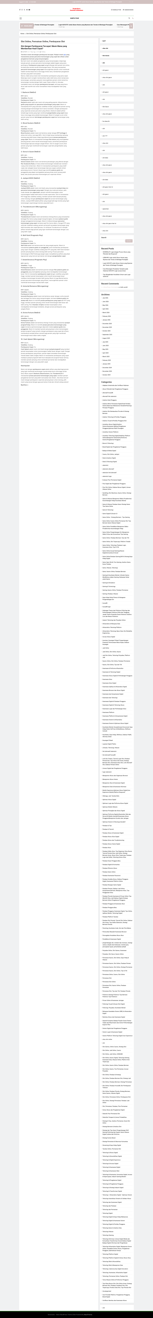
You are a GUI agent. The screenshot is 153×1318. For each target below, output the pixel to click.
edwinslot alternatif (108, 469)
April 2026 (105, 309)
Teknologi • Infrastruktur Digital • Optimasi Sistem (117, 1195)
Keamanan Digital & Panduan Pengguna (114, 701)
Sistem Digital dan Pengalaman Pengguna (115, 1028)
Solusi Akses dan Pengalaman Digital (114, 1110)
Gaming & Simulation (109, 583)
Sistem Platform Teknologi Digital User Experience (117, 1036)
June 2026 (106, 301)
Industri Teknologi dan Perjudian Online (114, 620)
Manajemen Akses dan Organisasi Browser (115, 775)
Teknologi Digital (108, 1213)
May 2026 (105, 305)
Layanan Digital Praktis (109, 744)
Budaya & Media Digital (109, 450)
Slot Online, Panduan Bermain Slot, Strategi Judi (117, 1078)
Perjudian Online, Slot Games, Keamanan (114, 950)
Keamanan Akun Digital (109, 683)
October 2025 (106, 331)
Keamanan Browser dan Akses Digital (114, 690)
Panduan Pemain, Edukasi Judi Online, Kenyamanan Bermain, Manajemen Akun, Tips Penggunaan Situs (116, 890)
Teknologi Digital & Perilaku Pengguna (114, 1224)
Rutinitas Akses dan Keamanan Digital (114, 1017)
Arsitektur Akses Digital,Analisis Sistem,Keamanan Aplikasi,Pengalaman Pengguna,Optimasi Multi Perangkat (114, 426)
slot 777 (105, 136)
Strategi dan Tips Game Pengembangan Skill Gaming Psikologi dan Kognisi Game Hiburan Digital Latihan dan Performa (116, 1132)
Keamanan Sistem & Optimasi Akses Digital (115, 723)
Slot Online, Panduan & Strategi (112, 1074)
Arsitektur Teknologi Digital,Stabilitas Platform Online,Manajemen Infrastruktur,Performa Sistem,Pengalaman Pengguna (116, 437)
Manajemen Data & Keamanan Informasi (114, 786)
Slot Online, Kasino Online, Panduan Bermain (116, 1065)
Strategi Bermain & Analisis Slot (112, 1126)
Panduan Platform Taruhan (110, 917)
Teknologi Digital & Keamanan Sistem (114, 1220)
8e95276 (25, 52)
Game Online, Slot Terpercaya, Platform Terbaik (116, 541)
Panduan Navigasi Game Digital (112, 885)
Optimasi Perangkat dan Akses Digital (114, 810)
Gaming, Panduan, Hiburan (110, 594)
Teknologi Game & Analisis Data (112, 1228)
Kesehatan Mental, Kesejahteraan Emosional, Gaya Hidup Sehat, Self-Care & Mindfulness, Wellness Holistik (117, 729)
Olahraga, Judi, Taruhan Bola (111, 796)
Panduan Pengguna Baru (110, 907)
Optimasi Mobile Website (110, 807)
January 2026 (106, 320)
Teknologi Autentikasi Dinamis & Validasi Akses (117, 1198)
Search (103, 237)
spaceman (106, 209)
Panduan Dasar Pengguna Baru (112, 861)
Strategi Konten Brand (109, 1138)
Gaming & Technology (109, 586)
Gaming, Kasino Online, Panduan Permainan (115, 590)
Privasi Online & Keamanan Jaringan (113, 1000)
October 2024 (106, 375)
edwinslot (105, 465)
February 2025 (107, 360)
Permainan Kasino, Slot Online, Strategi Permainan (117, 967)
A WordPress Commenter (110, 287)
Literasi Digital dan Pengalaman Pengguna (115, 768)
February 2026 (107, 316)
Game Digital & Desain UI (110, 513)
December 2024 (107, 367)
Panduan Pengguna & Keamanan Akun (114, 904)
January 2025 (106, 364)
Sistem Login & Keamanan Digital (112, 1032)
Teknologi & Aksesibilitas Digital (112, 1156)
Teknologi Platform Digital (110, 1254)
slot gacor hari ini (108, 187)
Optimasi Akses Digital (109, 799)
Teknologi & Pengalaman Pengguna (113, 1184)
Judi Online (106, 648)
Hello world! (124, 287)
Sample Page (74, 18)
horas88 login (107, 607)
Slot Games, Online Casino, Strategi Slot (114, 1047)
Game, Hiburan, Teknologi (110, 568)
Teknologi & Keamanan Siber (111, 1171)
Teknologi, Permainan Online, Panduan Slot (115, 1276)
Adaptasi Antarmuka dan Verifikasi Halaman (116, 385)
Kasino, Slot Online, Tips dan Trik (112, 664)
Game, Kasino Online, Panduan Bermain (114, 571)
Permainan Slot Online (109, 982)
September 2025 (107, 334)
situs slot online (107, 1039)
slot (64, 54)
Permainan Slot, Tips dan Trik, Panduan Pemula (116, 991)
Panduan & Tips (107, 825)
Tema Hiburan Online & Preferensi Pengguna (115, 1280)
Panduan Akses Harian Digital (111, 844)
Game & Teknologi (108, 510)
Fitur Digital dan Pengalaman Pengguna (114, 483)
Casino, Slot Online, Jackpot (111, 454)
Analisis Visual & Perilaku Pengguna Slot (115, 421)
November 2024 (107, 371)
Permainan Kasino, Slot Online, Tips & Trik (115, 971)
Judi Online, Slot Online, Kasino (112, 652)
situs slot (105, 143)
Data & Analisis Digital (109, 458)
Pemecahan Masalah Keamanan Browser (115, 932)
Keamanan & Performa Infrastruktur (113, 668)
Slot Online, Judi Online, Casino (112, 1050)
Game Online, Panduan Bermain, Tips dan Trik (116, 538)
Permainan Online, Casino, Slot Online (114, 974)
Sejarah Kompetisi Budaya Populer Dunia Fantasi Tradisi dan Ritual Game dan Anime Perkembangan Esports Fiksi (117, 1022)
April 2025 (105, 353)
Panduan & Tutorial (108, 829)
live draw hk (106, 121)
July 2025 (105, 342)
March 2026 (106, 312)
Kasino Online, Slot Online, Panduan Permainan (116, 661)
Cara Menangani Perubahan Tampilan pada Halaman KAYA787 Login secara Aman (98, 2)
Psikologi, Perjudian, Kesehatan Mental (114, 1008)
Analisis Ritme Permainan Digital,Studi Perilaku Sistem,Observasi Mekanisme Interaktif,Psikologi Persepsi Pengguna (117, 406)
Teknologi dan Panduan (109, 1206)
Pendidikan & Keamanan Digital (112, 939)
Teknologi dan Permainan (110, 1209)
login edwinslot (107, 772)
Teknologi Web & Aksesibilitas (112, 1261)
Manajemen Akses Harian (110, 779)
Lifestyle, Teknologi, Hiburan (111, 748)
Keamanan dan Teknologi (110, 697)
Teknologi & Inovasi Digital (110, 1163)
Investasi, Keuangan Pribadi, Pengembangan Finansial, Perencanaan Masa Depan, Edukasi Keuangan (116, 642)
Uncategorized (107, 1291)
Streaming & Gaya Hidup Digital (112, 1145)
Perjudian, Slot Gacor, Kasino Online (113, 954)
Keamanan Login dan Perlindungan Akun (114, 709)
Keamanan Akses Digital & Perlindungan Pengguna (117, 676)
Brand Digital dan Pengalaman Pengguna (114, 447)
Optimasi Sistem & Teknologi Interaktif (114, 822)
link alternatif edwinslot (109, 751)
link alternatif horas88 (109, 755)
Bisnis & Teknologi (108, 443)
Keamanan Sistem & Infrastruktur (112, 720)
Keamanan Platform (108, 712)
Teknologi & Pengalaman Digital (112, 1180)
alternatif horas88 (108, 393)
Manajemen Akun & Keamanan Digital (114, 783)
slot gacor (106, 70)
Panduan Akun (107, 847)
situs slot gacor (107, 77)
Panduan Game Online (109, 872)
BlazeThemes (88, 1314)
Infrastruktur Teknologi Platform (112, 627)
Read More (24, 385)
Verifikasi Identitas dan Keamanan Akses (115, 1300)
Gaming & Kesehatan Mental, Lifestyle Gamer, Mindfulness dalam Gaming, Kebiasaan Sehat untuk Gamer (116, 577)
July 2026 (105, 298)
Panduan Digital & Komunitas (111, 864)
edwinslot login (107, 476)
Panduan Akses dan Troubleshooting (113, 840)
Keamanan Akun (107, 679)
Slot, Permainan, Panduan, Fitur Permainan (115, 1106)
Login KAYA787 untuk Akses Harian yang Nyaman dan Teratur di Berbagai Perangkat (43, 25)
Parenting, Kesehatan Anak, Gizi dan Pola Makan (117, 928)
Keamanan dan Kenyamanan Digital (113, 694)
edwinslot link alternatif (109, 472)
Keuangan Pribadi (108, 740)
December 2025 (107, 323)
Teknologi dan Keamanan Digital (112, 1202)
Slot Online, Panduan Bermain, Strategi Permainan (117, 1082)
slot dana (105, 158)
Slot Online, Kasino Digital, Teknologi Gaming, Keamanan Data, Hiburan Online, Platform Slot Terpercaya (116, 1059)
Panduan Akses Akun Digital (111, 836)
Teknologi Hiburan (108, 1231)
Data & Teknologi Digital (110, 461)
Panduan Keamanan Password (111, 875)
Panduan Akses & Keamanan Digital (113, 833)
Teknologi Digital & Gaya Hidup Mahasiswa (115, 1217)
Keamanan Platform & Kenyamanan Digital (115, 716)
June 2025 (106, 345)
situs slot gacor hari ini (109, 223)
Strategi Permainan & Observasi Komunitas (115, 1141)
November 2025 (107, 327)
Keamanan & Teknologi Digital (111, 672)
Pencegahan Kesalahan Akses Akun (113, 935)
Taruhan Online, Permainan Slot (112, 1149)
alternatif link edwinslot (109, 396)
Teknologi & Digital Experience (112, 1160)
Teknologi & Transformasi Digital (112, 1191)
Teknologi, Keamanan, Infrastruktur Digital (115, 1272)
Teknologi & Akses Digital (110, 1152)
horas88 (105, 603)
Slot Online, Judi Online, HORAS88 (113, 1054)
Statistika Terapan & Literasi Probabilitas (115, 1117)
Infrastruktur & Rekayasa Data (111, 624)
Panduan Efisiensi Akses (110, 868)
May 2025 (105, 349)
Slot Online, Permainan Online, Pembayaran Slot (117, 1097)
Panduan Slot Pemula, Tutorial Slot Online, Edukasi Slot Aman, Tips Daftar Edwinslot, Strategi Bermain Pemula (117, 922)
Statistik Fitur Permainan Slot (111, 1113)
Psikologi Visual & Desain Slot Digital (114, 1004)
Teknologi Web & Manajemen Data (113, 1265)
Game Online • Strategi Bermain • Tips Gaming (116, 517)
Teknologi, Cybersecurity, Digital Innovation (115, 1269)
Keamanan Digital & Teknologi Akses (113, 705)
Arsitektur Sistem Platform (110, 432)
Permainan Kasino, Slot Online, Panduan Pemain (117, 963)
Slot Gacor (106, 106)
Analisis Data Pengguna (110, 400)
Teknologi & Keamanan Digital (111, 1167)
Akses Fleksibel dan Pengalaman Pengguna (115, 389)
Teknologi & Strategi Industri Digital (113, 1187)
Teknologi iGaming (108, 1235)
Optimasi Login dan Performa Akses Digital (115, 803)
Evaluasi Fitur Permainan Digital (112, 480)
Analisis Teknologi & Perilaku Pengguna (114, 417)
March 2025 (106, 356)
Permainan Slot (107, 978)
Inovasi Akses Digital (109, 637)
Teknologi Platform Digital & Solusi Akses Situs (117, 1258)
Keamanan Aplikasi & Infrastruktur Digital (115, 687)
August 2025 (106, 338)
